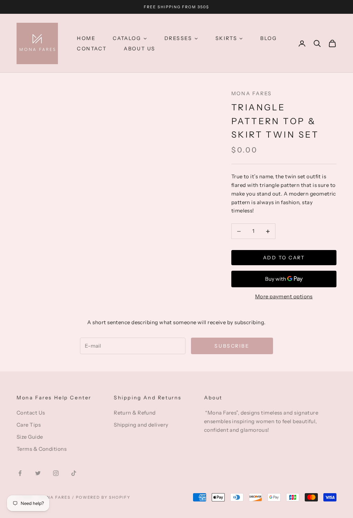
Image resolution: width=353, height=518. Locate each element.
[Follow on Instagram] (55, 473)
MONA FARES (251, 93)
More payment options (284, 296)
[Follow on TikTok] (73, 473)
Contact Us (31, 412)
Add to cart (284, 258)
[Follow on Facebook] (20, 473)
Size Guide (30, 437)
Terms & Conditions (42, 449)
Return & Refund (135, 412)
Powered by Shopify (103, 497)
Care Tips (29, 424)
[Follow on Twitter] (37, 473)
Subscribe (231, 346)
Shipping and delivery (141, 424)
